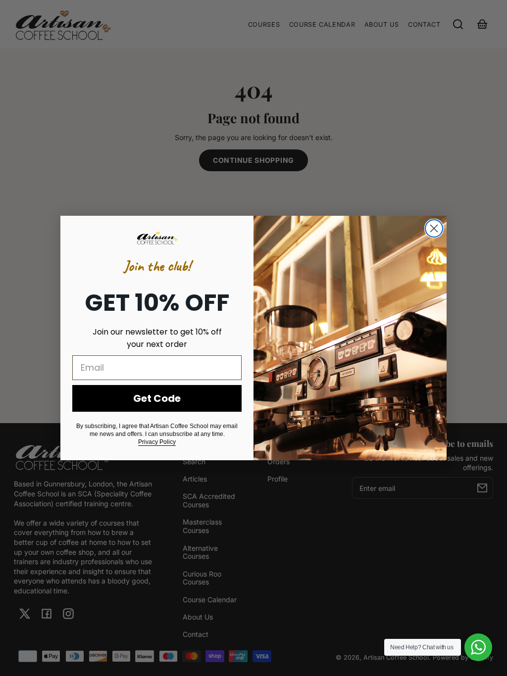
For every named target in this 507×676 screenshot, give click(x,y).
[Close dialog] (434, 228)
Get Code (157, 398)
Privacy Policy (157, 441)
